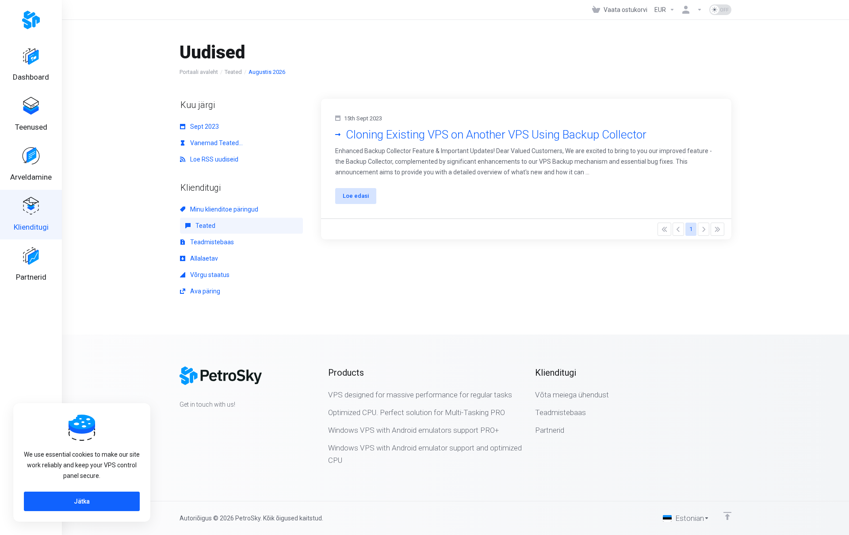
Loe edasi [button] (356, 195)
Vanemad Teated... (216, 142)
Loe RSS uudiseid (213, 159)
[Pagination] (664, 229)
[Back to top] (727, 515)
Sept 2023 (204, 126)
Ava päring (204, 291)
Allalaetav (203, 258)
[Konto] (692, 10)
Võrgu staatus (209, 274)
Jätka (82, 501)
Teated (233, 72)
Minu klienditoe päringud (223, 209)
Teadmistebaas (211, 242)
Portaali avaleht (199, 72)
